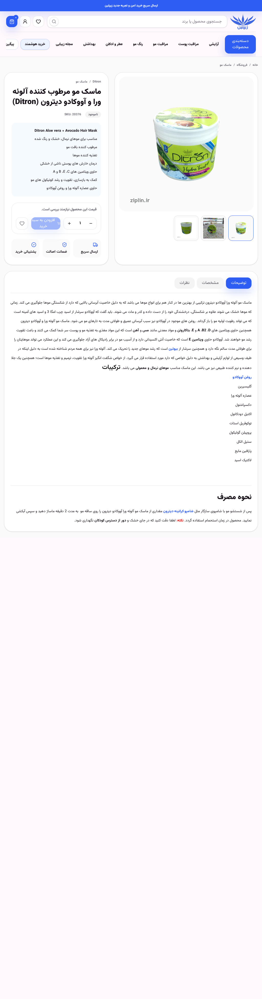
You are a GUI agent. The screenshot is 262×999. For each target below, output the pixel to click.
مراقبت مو (160, 44)
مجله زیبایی (64, 44)
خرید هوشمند (35, 44)
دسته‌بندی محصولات (240, 44)
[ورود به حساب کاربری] (25, 21)
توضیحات (238, 283)
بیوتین (173, 349)
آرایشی (214, 44)
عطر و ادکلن (114, 44)
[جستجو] (54, 21)
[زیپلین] (243, 21)
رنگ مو (138, 44)
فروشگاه (242, 65)
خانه (255, 65)
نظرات (185, 283)
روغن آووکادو (242, 377)
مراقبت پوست (188, 44)
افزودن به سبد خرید (43, 223)
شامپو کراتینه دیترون (178, 511)
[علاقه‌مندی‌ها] (38, 21)
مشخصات (210, 283)
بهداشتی (89, 44)
